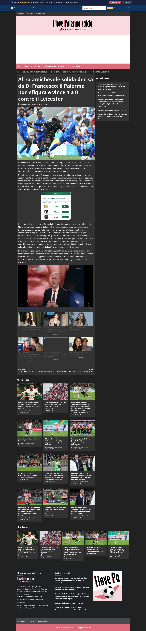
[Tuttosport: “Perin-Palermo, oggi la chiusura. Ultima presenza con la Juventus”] (55, 462)
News (37, 66)
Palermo (27, 66)
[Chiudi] (134, 2)
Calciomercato (50, 66)
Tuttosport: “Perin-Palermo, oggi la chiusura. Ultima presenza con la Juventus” (55, 475)
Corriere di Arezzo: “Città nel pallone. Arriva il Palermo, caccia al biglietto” (55, 404)
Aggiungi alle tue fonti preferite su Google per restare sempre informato (46, 2)
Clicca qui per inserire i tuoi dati (122, 8)
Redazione (20, 14)
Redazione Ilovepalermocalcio (28, 104)
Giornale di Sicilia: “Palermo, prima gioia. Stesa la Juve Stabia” (55, 509)
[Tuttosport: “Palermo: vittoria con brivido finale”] (29, 462)
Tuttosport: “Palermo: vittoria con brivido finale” (28, 474)
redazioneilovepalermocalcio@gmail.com (32, 605)
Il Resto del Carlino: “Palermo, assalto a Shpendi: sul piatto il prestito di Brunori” (55, 442)
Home (19, 66)
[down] (31, 66)
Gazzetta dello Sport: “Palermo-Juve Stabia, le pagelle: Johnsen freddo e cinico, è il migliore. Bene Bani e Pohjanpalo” (80, 406)
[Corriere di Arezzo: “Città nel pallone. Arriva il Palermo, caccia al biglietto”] (55, 391)
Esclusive (61, 66)
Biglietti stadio (74, 66)
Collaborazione (40, 14)
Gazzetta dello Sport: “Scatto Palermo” (29, 440)
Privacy (35, 608)
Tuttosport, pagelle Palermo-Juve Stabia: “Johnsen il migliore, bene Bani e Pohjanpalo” (82, 442)
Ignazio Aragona (36, 599)
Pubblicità (29, 14)
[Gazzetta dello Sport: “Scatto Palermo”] (29, 428)
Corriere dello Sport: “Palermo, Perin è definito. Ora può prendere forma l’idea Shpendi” (81, 510)
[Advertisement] (73, 49)
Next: (75, 370)
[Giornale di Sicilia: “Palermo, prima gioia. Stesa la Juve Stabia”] (55, 497)
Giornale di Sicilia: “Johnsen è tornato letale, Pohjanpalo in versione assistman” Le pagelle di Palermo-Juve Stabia (29, 511)
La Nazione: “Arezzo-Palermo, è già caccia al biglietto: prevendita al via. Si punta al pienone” (29, 405)
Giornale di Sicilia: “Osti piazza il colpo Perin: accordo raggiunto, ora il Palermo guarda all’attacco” (82, 476)
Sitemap (28, 608)
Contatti (20, 608)
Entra (110, 8)
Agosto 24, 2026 (24, 412)
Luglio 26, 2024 (43, 104)
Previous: (35, 370)
